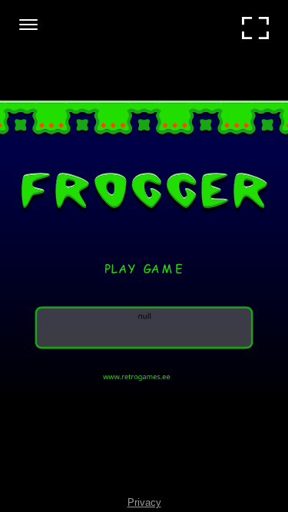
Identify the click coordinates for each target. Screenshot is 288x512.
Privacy (144, 502)
